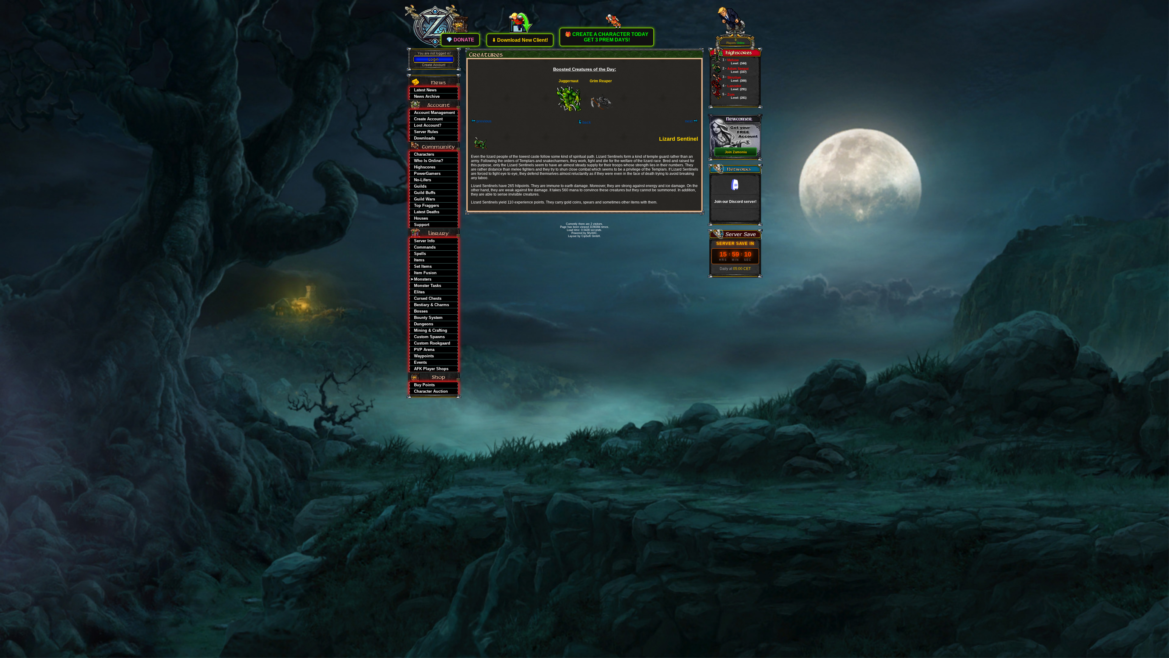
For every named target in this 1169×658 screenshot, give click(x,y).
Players (735, 41)
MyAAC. (592, 233)
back (586, 122)
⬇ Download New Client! (520, 40)
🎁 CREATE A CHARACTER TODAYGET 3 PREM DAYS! (606, 37)
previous (484, 121)
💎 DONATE (460, 39)
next (689, 121)
